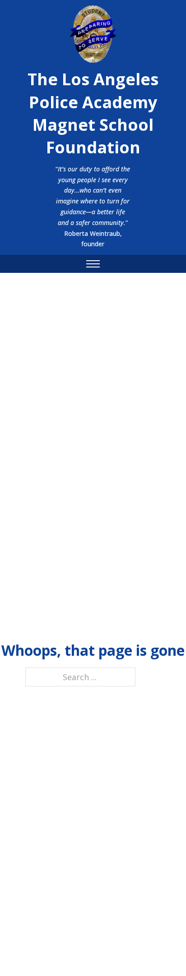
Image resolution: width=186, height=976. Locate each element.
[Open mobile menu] (93, 263)
